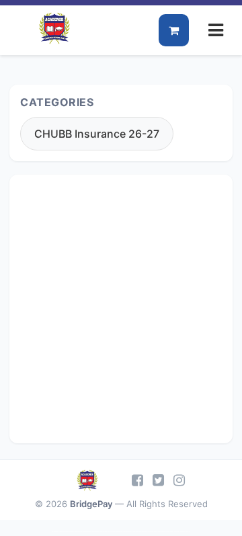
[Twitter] (158, 480)
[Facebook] (137, 480)
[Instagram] (179, 480)
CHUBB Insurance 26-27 (96, 133)
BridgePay (91, 503)
